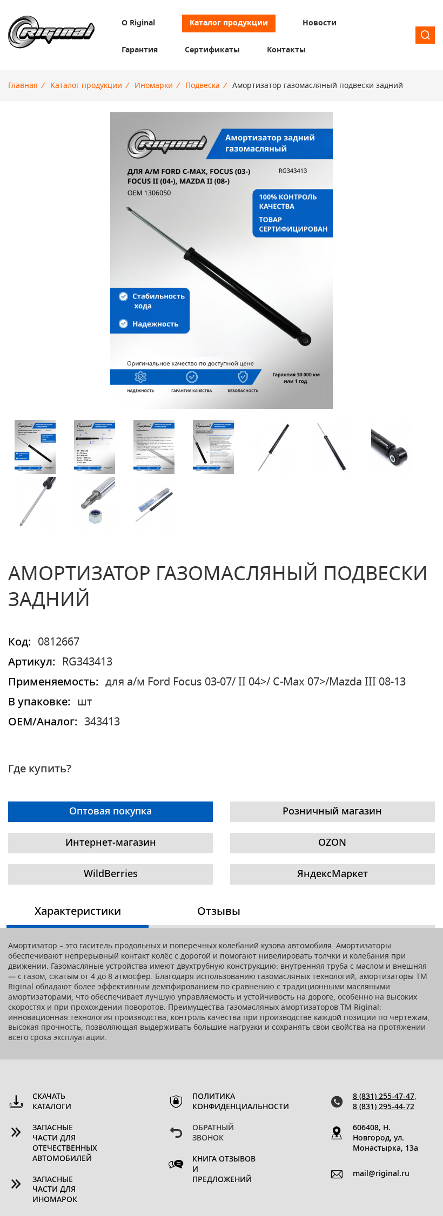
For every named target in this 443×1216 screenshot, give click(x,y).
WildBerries (111, 874)
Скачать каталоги (51, 1102)
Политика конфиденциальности (225, 1102)
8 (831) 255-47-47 (383, 1096)
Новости (320, 23)
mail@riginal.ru (381, 1174)
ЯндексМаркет (332, 874)
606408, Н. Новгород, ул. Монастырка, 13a (385, 1138)
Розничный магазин (332, 812)
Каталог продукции (229, 23)
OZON (332, 843)
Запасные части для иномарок (54, 1190)
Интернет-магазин (110, 843)
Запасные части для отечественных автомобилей (64, 1143)
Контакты (286, 50)
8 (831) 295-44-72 (383, 1107)
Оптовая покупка (110, 812)
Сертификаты (212, 50)
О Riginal (138, 23)
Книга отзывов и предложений (224, 1170)
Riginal (51, 35)
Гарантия (140, 50)
